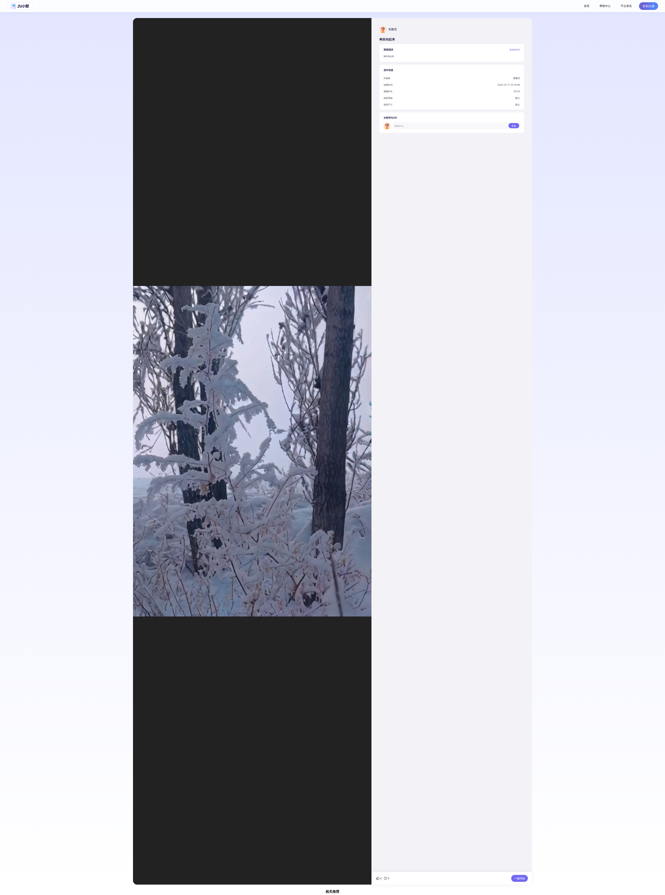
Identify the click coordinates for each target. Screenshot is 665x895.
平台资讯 (626, 6)
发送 (514, 125)
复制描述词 (514, 49)
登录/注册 (648, 6)
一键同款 (519, 878)
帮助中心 (605, 6)
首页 (586, 6)
